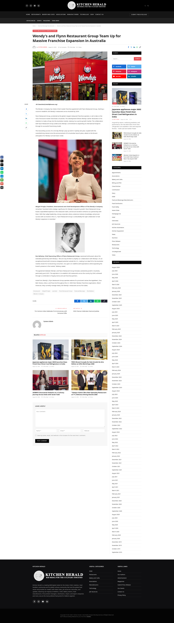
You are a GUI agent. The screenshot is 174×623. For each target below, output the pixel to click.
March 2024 (115, 367)
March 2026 (115, 284)
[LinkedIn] (26, 118)
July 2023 (114, 394)
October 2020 (116, 507)
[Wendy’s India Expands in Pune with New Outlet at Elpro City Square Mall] (117, 157)
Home (28, 14)
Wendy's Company (39, 294)
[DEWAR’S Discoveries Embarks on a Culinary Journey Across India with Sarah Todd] (51, 380)
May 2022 (115, 442)
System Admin (42, 47)
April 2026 (115, 281)
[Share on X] (1, 161)
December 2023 (117, 377)
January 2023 (116, 415)
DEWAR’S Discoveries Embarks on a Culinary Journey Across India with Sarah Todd (48, 394)
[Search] (148, 6)
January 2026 (116, 291)
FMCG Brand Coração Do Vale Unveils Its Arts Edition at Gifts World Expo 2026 (87, 363)
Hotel (113, 217)
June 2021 (115, 480)
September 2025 (117, 305)
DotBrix (89, 616)
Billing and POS (116, 183)
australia (54, 291)
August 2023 (116, 391)
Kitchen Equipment (118, 231)
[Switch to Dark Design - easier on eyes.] (145, 5)
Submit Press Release (139, 14)
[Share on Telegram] (1, 176)
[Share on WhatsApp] (137, 47)
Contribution (116, 190)
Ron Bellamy (90, 291)
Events (39, 20)
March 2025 (115, 326)
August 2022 (116, 432)
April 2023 (115, 404)
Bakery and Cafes (48, 14)
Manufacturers (73, 14)
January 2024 (116, 374)
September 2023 (117, 387)
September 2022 (117, 429)
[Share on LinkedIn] (134, 47)
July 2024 (114, 353)
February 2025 (116, 329)
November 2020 (117, 504)
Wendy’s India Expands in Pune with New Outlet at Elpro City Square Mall (131, 157)
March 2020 (115, 531)
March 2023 (115, 408)
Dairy (113, 193)
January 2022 (116, 456)
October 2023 (116, 384)
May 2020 (115, 525)
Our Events (121, 588)
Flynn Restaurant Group (65, 291)
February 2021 (116, 494)
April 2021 (115, 487)
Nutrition (115, 238)
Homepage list (116, 214)
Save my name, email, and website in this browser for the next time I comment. (61, 435)
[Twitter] (26, 114)
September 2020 (117, 511)
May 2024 (115, 360)
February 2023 (116, 411)
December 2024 (117, 336)
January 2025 (116, 332)
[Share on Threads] (1, 164)
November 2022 (117, 422)
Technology (84, 14)
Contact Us (99, 14)
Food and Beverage (79, 291)
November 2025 (117, 298)
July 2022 (114, 435)
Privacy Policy (122, 595)
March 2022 (115, 449)
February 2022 (116, 453)
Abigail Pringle (46, 291)
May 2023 (115, 401)
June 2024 (115, 356)
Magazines (46, 20)
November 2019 (117, 545)
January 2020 (116, 538)
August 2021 (116, 473)
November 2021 (117, 463)
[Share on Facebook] (128, 47)
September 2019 (117, 552)
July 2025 (114, 312)
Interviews (115, 220)
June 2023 (115, 398)
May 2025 (115, 319)
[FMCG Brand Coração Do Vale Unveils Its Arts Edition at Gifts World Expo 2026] (89, 349)
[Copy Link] (140, 47)
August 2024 (116, 350)
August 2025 (116, 308)
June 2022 (115, 439)
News (114, 103)
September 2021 (117, 470)
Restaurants (36, 14)
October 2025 (116, 302)
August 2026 (116, 267)
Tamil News (55, 20)
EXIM (92, 14)
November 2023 (117, 380)
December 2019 (117, 542)
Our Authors (121, 574)
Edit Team (116, 119)
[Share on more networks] (1, 187)
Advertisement (122, 578)
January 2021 (116, 497)
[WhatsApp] (26, 123)
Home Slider (115, 210)
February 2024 (116, 370)
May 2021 (115, 483)
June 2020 (115, 521)
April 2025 (115, 322)
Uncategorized (116, 251)
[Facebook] (26, 109)
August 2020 (116, 514)
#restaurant (37, 291)
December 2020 (117, 501)
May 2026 (115, 277)
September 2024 (117, 346)
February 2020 (116, 535)
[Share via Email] (1, 179)
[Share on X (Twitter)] (131, 47)
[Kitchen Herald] (87, 5)
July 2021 (114, 477)
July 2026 (114, 271)
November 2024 (117, 339)
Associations (61, 14)
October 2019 (116, 549)
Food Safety (115, 207)
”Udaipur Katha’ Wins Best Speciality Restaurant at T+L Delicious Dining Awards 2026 (88, 394)
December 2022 (117, 418)
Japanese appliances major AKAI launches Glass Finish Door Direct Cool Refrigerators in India (50, 363)
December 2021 (117, 459)
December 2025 (117, 295)
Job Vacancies (30, 20)
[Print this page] (1, 183)
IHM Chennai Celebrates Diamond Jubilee (86, 311)
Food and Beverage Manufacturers (45, 30)
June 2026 (115, 274)
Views (113, 255)
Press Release (116, 241)
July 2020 (114, 518)
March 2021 (115, 490)
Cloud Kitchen (116, 186)
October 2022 (116, 425)
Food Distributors (117, 203)
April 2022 (115, 446)
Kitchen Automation (118, 227)
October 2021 (116, 466)
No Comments (63, 47)
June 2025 (115, 315)
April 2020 (115, 528)
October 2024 (116, 343)
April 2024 (115, 363)
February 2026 (116, 288)
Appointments (116, 172)
